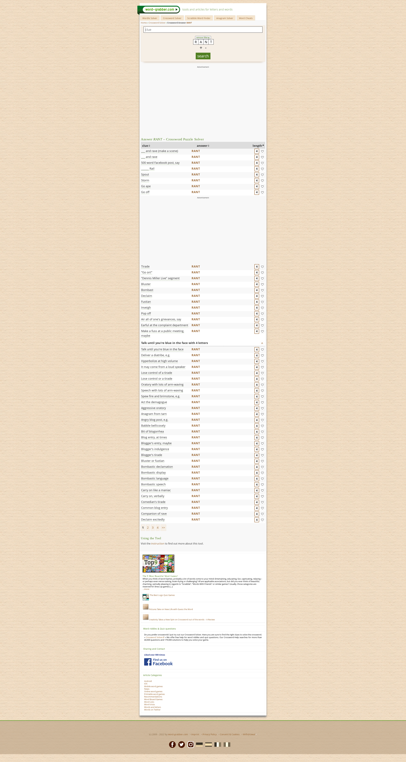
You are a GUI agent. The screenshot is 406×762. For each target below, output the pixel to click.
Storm (145, 180)
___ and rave (149, 157)
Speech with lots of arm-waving (162, 390)
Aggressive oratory (153, 408)
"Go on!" (146, 272)
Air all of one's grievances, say (161, 319)
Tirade (145, 266)
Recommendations (153, 696)
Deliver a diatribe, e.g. (155, 355)
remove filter (203, 37)
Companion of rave (154, 513)
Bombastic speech (153, 484)
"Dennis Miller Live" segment (160, 278)
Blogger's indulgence (155, 449)
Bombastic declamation (157, 466)
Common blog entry (154, 508)
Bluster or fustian (152, 461)
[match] (262, 151)
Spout (145, 174)
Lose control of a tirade (156, 373)
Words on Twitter (152, 709)
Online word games (153, 691)
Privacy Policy (210, 734)
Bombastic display (153, 472)
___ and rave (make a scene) (159, 151)
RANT (196, 151)
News (146, 689)
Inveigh (146, 307)
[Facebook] (171, 744)
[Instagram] (190, 744)
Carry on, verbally (152, 496)
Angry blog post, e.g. (154, 420)
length (257, 146)
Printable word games (154, 694)
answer (202, 146)
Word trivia (149, 704)
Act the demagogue (154, 402)
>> (163, 527)
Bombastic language (154, 478)
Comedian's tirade (153, 502)
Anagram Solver (224, 18)
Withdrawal (249, 734)
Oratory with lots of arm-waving (162, 384)
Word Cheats (246, 18)
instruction (157, 543)
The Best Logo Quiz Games (162, 595)
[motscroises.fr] (217, 744)
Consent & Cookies (230, 734)
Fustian (146, 301)
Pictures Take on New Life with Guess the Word (171, 609)
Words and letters (152, 707)
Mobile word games (153, 686)
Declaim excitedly (153, 519)
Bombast (147, 290)
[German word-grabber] (198, 744)
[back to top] (262, 343)
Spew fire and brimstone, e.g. (160, 396)
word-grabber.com (178, 734)
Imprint (195, 734)
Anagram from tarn (154, 414)
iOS (145, 683)
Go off (145, 192)
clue (145, 146)
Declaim (146, 296)
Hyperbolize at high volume (159, 361)
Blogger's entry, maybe (156, 443)
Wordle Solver (149, 18)
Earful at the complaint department (164, 325)
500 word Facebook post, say (160, 163)
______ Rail (147, 168)
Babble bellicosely (153, 425)
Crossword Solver (172, 18)
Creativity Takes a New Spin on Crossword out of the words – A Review (182, 619)
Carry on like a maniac (156, 490)
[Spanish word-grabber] (207, 744)
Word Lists (149, 702)
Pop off (146, 313)
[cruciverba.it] (226, 744)
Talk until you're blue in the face (162, 349)
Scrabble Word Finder (198, 18)
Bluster (146, 284)
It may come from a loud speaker (163, 367)
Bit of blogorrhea (152, 431)
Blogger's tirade (151, 455)
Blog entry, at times (154, 437)
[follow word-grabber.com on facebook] (158, 662)
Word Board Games (153, 699)
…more (146, 589)
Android (148, 681)
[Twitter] (180, 744)
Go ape (146, 186)
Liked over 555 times (154, 654)
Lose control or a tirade (156, 378)
